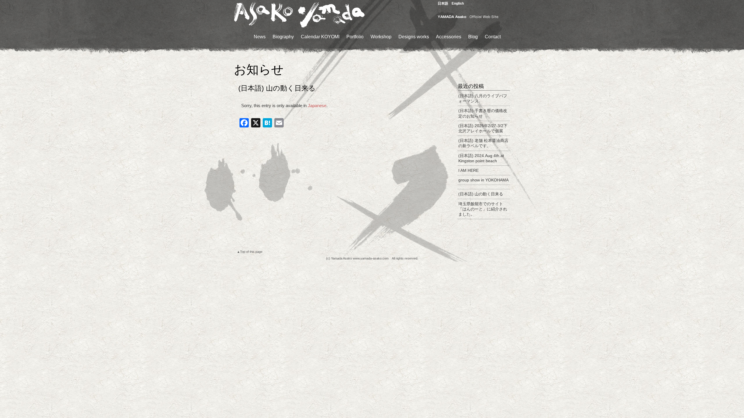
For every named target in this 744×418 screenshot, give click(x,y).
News (260, 36)
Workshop (381, 36)
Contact (493, 36)
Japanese (317, 105)
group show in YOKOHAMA (483, 180)
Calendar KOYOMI (320, 36)
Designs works (413, 36)
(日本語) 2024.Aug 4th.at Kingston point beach (481, 158)
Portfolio (355, 36)
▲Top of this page (249, 251)
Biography (283, 36)
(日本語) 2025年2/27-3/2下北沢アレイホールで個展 (482, 128)
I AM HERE (468, 170)
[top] (299, 27)
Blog (473, 36)
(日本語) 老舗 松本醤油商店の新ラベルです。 (483, 143)
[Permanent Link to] (484, 187)
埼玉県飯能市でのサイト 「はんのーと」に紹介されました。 (482, 209)
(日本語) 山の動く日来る (480, 194)
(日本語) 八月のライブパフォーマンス (482, 98)
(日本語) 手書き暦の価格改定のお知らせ (482, 113)
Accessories (448, 36)
